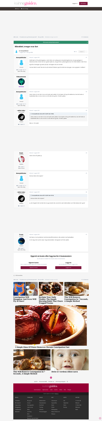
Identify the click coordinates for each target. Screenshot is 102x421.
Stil (64, 400)
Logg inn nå (68, 267)
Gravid (28, 402)
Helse (60, 389)
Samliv (56, 389)
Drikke (52, 407)
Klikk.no (56, 393)
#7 (86, 234)
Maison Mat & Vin (55, 411)
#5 (86, 173)
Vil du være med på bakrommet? (51, 42)
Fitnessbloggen (43, 411)
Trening (41, 407)
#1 (86, 57)
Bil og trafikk (30, 52)
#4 (86, 153)
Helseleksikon (42, 402)
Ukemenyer (54, 400)
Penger (69, 389)
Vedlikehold (18, 409)
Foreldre (30, 397)
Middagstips (54, 409)
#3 (86, 110)
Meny (17, 8)
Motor (77, 397)
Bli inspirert (18, 402)
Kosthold (41, 405)
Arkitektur (17, 400)
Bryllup (65, 407)
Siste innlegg (25, 8)
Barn (28, 413)
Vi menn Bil (78, 400)
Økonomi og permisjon (32, 418)
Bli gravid (29, 400)
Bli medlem (83, 3)
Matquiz (53, 413)
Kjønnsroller (45, 389)
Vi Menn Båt (78, 405)
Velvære (41, 409)
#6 (86, 192)
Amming (29, 411)
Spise (52, 405)
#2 (86, 91)
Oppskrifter (54, 402)
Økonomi (17, 411)
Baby (28, 409)
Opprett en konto (34, 267)
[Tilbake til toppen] (51, 377)
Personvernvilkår (43, 381)
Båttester (77, 407)
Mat (65, 389)
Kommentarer (37, 389)
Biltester (77, 402)
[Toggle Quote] (31, 113)
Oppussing (17, 405)
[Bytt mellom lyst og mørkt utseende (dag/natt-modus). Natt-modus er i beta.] (67, 381)
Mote (64, 397)
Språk (35, 381)
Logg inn (74, 3)
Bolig (16, 397)
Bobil (76, 409)
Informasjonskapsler (60, 381)
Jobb (51, 389)
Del (76, 51)
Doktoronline (42, 400)
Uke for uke (30, 407)
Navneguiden (30, 405)
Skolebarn (29, 416)
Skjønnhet (65, 402)
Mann (64, 405)
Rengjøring (17, 407)
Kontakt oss (51, 381)
